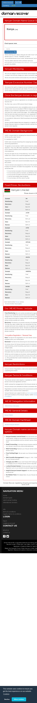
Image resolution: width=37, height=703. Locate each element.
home (5, 495)
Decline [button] (7, 699)
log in (5, 521)
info (4, 509)
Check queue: (8, 43)
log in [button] (17, 2)
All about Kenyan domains (12, 424)
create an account (9, 523)
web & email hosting (10, 500)
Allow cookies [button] (19, 699)
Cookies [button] (6, 694)
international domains (10, 502)
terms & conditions (9, 512)
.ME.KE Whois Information (12, 406)
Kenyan (17, 302)
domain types (7, 498)
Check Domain (10, 52)
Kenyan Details (8, 415)
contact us (6, 532)
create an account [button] (8, 2)
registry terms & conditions (12, 514)
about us (6, 530)
